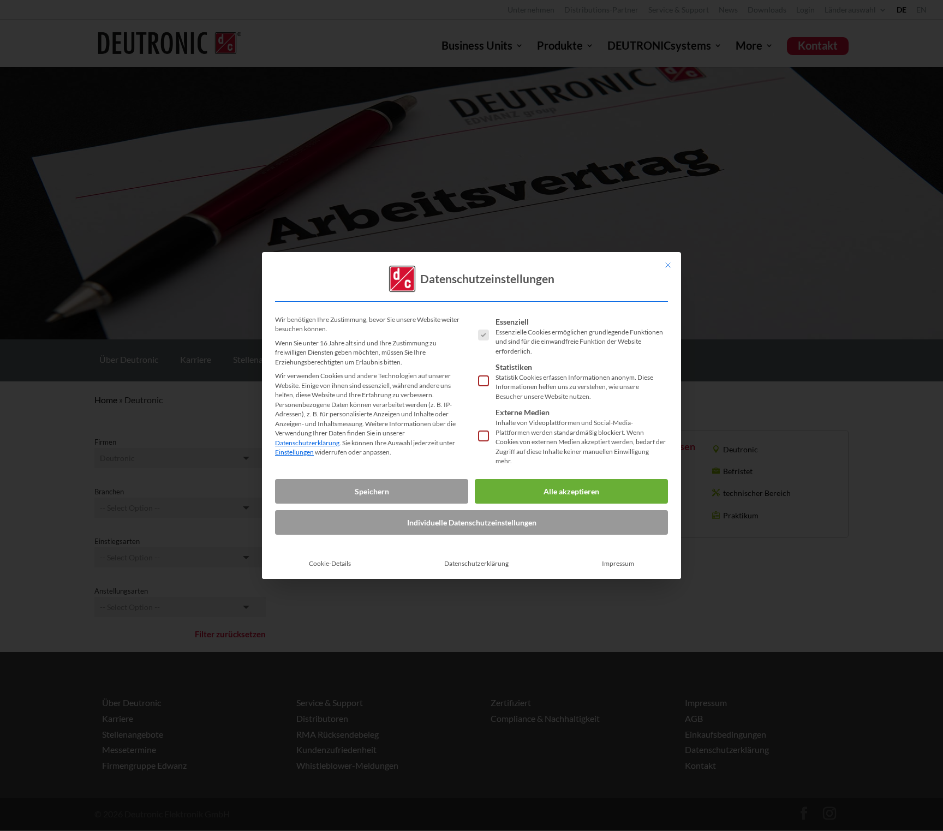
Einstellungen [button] (294, 452)
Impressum (618, 563)
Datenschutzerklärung (307, 443)
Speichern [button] (372, 491)
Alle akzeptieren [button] (571, 491)
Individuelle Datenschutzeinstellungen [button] (471, 522)
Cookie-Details (330, 563)
